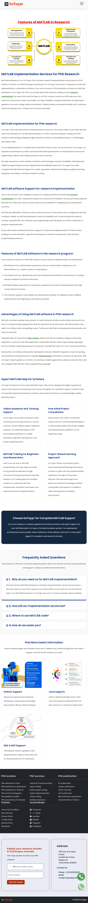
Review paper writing (38, 790)
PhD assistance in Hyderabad (13, 786)
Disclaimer (5, 826)
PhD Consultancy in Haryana (13, 800)
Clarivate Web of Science (68, 800)
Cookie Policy (6, 819)
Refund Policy (7, 823)
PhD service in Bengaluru (11, 793)
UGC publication (65, 793)
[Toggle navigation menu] (81, 4)
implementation (45, 356)
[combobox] (11, 867)
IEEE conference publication (69, 796)
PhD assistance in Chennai (12, 790)
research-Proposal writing (41, 783)
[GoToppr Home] (14, 4)
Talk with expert (15, 882)
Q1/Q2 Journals (64, 790)
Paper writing (35, 786)
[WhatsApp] (81, 887)
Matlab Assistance (37, 800)
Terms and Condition (10, 810)
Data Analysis (33, 338)
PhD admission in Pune (10, 783)
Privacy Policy (7, 816)
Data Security (7, 813)
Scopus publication (66, 786)
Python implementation (39, 793)
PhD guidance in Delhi (10, 796)
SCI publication (64, 783)
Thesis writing (35, 796)
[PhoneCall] (81, 876)
